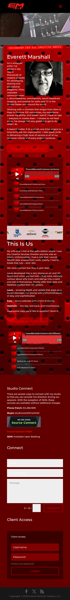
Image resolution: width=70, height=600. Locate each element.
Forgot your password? (22, 563)
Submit (53, 508)
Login (35, 571)
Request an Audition (28, 148)
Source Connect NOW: (20, 431)
